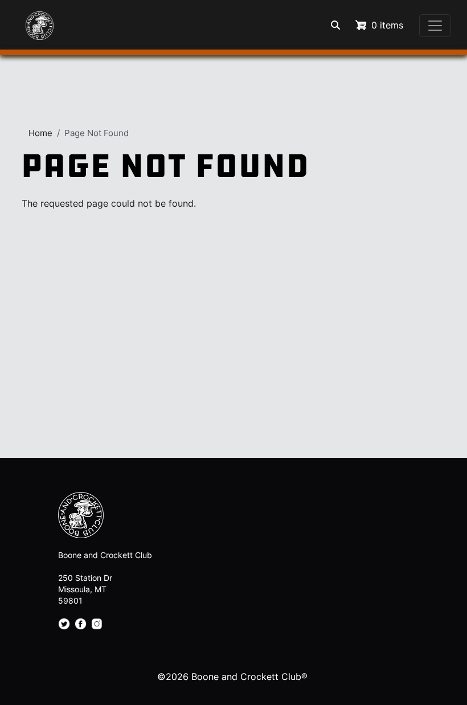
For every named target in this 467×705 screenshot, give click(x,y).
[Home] (32, 19)
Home (40, 133)
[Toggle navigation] (435, 25)
